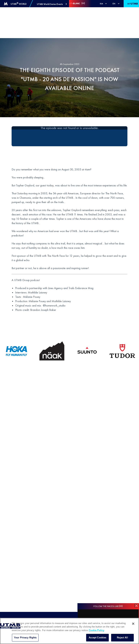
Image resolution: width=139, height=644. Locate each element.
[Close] (133, 624)
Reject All (122, 637)
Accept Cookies (97, 637)
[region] (69, 631)
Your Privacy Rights (25, 637)
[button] (52, 4)
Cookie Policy (96, 630)
